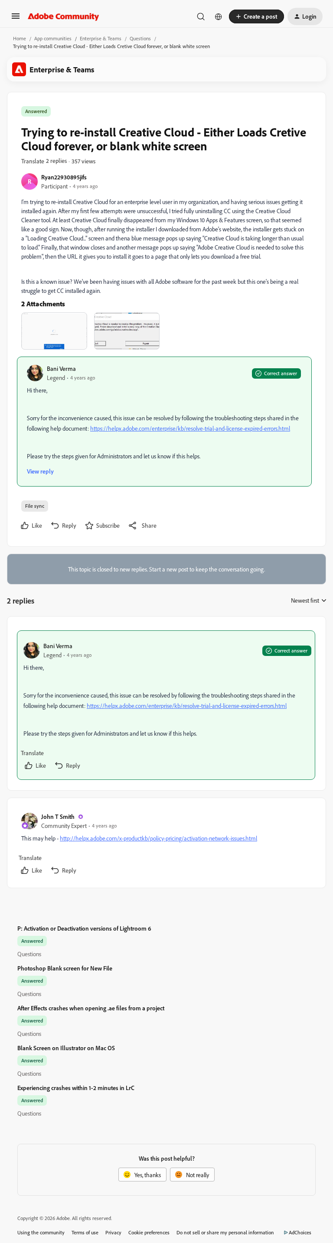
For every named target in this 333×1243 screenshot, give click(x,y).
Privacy (113, 1232)
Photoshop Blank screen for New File (64, 968)
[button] (15, 19)
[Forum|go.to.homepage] (63, 16)
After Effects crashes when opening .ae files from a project (90, 1008)
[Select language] (218, 16)
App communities (53, 38)
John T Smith (58, 816)
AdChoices (300, 1232)
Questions (140, 38)
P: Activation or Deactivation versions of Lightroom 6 (84, 928)
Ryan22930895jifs (64, 177)
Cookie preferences (149, 1232)
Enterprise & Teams (100, 38)
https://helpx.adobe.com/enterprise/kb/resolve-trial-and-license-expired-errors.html (190, 428)
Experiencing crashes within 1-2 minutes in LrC (75, 1087)
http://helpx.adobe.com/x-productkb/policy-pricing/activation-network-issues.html (158, 838)
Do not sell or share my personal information (225, 1232)
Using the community (41, 1232)
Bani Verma (61, 368)
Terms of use (85, 1232)
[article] (166, 705)
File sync (34, 506)
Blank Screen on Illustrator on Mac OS (66, 1048)
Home (19, 38)
